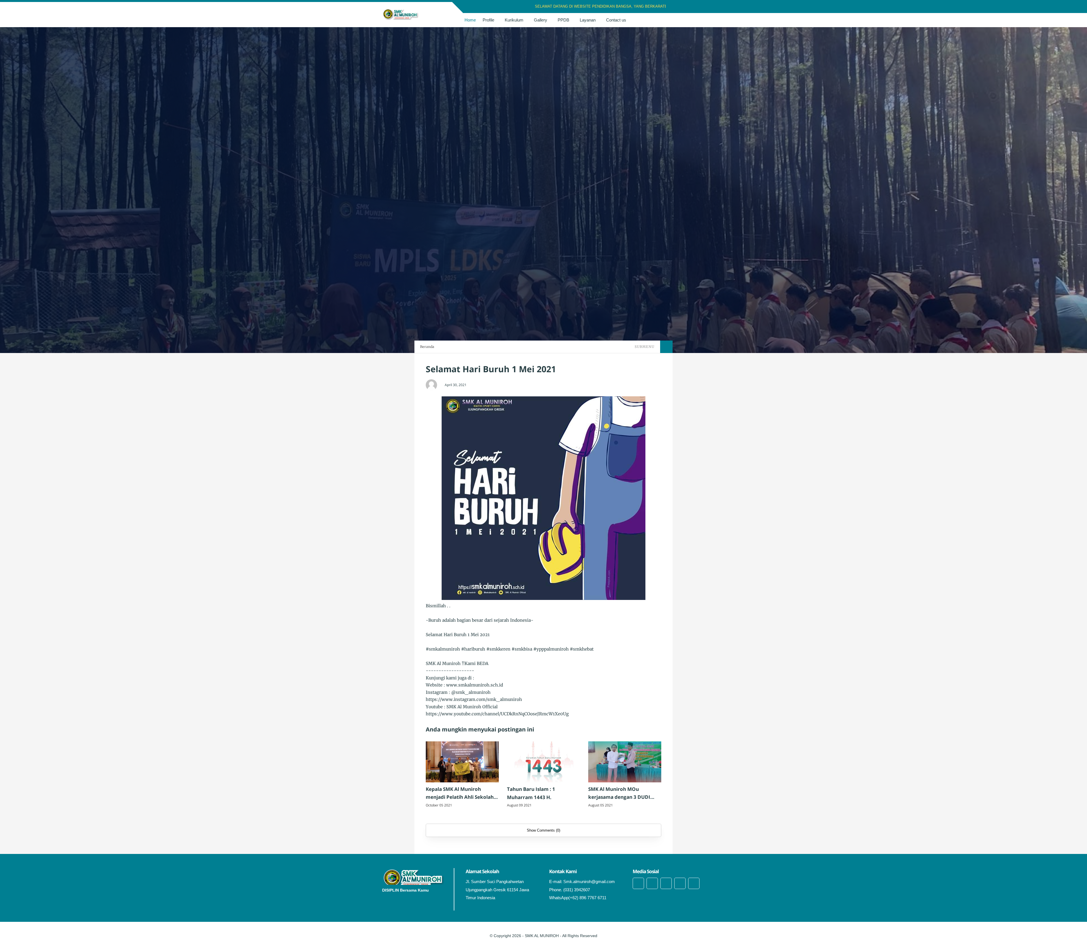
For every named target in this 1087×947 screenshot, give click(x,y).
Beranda (427, 347)
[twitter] (687, 7)
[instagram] (694, 7)
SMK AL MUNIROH (542, 935)
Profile (488, 20)
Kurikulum (514, 20)
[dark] (700, 20)
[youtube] (693, 883)
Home (470, 20)
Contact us (616, 20)
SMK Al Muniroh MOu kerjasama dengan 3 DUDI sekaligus (619, 794)
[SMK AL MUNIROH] (400, 14)
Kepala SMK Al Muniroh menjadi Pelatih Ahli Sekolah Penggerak (460, 794)
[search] (690, 20)
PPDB (563, 20)
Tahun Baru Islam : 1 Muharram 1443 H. (531, 793)
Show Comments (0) (543, 830)
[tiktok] (680, 883)
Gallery (540, 20)
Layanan (588, 20)
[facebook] (680, 7)
